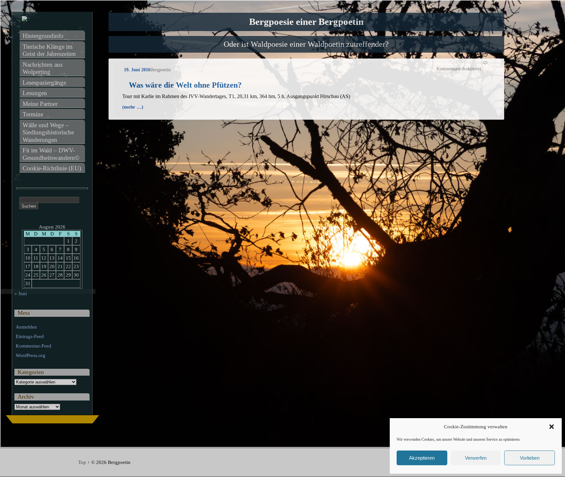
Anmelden (26, 327)
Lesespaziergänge (44, 82)
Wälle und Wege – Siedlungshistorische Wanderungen (49, 132)
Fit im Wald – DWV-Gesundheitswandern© (51, 154)
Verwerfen (476, 458)
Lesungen (35, 93)
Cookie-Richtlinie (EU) (52, 168)
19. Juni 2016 (137, 69)
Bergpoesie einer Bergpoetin (306, 22)
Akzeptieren (422, 458)
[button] (551, 426)
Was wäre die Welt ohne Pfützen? (185, 85)
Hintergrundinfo (43, 35)
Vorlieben (529, 458)
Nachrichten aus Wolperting (43, 68)
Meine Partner (40, 103)
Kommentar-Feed (33, 346)
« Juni (20, 293)
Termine (33, 114)
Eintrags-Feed (30, 336)
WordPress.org (30, 355)
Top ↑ (84, 462)
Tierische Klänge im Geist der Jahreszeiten (49, 50)
